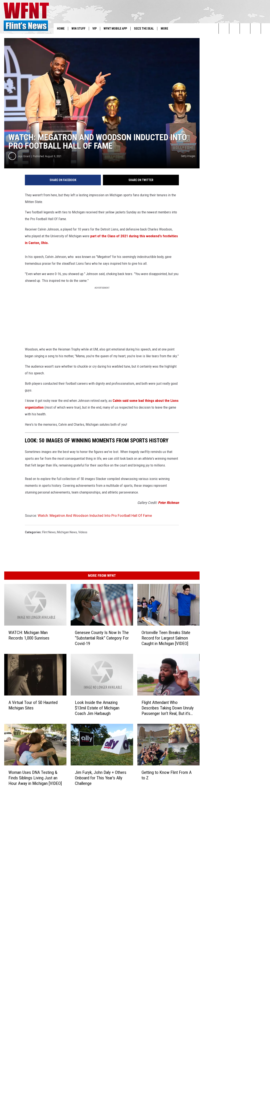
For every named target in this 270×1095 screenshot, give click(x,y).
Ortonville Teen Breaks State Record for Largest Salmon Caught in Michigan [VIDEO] (166, 638)
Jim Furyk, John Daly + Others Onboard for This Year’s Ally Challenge (100, 778)
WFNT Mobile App (115, 28)
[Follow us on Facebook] (245, 28)
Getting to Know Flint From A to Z (167, 775)
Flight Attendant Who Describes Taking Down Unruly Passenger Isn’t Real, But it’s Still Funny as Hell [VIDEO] (168, 708)
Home (61, 28)
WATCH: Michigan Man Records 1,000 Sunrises (28, 635)
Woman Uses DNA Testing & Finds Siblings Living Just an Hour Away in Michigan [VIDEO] (35, 778)
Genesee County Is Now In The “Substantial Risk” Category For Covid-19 (102, 638)
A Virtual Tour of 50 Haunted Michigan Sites (33, 705)
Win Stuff (78, 28)
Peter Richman (168, 502)
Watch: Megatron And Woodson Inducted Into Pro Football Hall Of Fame (95, 515)
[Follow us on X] (255, 28)
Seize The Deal (144, 28)
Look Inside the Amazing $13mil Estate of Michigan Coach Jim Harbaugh (97, 708)
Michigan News (67, 532)
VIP (94, 28)
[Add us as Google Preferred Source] (234, 28)
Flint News (49, 532)
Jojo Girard (24, 156)
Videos (82, 532)
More (164, 28)
